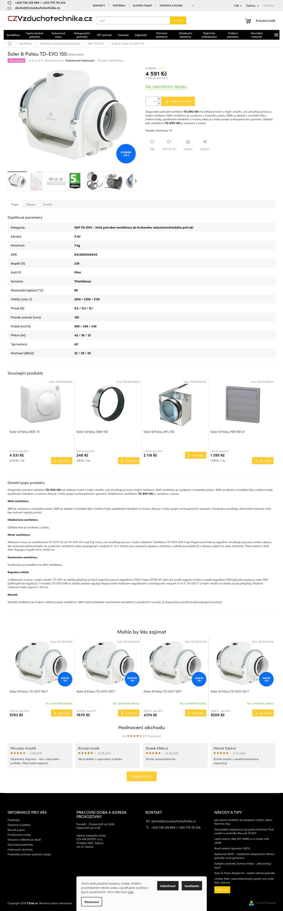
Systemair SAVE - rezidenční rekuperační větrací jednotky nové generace (244, 855)
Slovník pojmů (142, 5)
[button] (41, 712)
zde (130, 892)
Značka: (111, 60)
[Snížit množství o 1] (159, 103)
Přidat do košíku (181, 101)
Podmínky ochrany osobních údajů (29, 854)
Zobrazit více (141, 776)
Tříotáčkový (82, 281)
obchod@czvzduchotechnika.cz (173, 821)
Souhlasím (192, 886)
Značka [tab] (47, 204)
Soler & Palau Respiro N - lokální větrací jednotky (244, 873)
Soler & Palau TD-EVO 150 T (29, 691)
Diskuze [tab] (30, 204)
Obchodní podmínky (20, 844)
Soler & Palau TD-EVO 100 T (163, 691)
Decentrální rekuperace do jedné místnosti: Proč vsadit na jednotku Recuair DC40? (244, 831)
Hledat (178, 20)
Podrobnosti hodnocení (80, 60)
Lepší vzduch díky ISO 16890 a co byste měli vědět (241, 840)
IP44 (77, 272)
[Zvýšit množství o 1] (159, 99)
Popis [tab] (14, 204)
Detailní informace (156, 130)
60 (76, 290)
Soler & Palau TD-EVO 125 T (230, 691)
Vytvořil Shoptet (266, 903)
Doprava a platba (171, 5)
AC (76, 344)
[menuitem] (13, 35)
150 (76, 317)
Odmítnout (168, 886)
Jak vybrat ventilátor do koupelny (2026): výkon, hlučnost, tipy (243, 821)
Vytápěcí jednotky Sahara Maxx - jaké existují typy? (242, 865)
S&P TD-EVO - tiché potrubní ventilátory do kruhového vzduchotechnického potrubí (133, 227)
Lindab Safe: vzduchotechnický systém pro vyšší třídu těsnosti (243, 880)
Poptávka (119, 5)
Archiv (222, 890)
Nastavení (91, 902)
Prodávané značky (19, 834)
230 (76, 263)
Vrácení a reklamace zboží (24, 839)
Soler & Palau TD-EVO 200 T (96, 691)
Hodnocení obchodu (141, 726)
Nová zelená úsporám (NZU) (232, 848)
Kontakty (99, 5)
